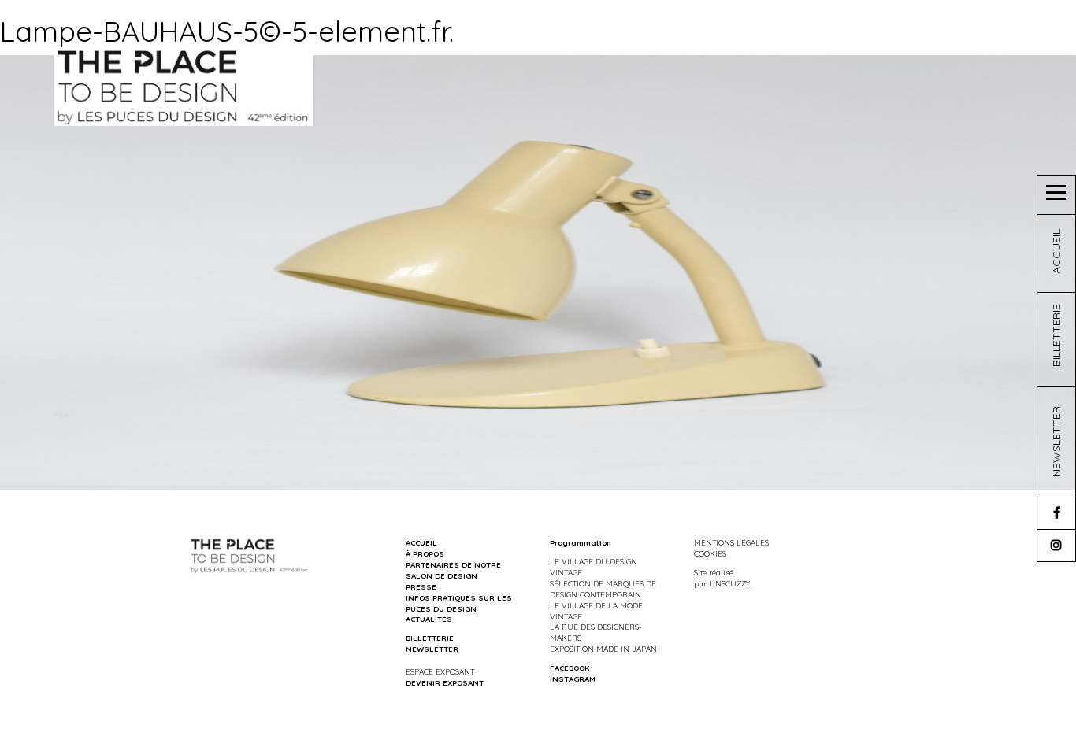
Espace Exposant (440, 671)
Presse (421, 586)
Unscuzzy (729, 583)
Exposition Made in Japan (603, 648)
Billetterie (430, 637)
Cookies (710, 553)
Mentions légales (731, 542)
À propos (425, 553)
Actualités (429, 618)
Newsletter (432, 648)
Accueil (421, 542)
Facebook (569, 667)
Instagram (573, 678)
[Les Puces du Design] (183, 86)
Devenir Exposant (445, 682)
